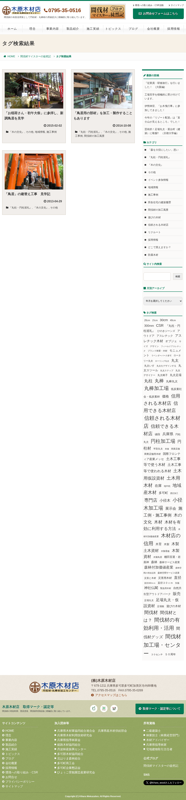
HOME (11, 56)
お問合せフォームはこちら (160, 13)
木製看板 (165, 551)
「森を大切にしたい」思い (163, 149)
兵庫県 (167, 434)
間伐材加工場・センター (162, 644)
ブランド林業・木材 (157, 351)
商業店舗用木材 (152, 454)
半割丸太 (158, 448)
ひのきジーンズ (166, 330)
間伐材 (151, 612)
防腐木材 (153, 254)
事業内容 (52, 28)
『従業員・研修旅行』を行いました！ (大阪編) (162, 85)
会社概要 (153, 28)
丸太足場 (175, 375)
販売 (177, 594)
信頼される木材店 (158, 224)
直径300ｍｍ (149, 583)
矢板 (177, 583)
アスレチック (165, 335)
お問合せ (11, 777)
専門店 (150, 500)
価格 (165, 396)
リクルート (154, 232)
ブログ (133, 28)
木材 (158, 522)
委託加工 (174, 493)
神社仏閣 (151, 588)
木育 (158, 544)
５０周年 (170, 654)
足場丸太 (149, 600)
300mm (149, 325)
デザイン (154, 346)
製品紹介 (72, 28)
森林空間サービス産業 (168, 573)
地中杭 (167, 486)
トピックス (113, 28)
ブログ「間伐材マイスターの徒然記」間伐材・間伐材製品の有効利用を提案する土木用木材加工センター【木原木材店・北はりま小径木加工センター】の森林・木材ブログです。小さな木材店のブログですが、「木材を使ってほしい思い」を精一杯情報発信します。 (107, 11)
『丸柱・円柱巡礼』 (89, 131)
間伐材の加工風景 (94, 135)
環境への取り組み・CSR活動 (149, 5)
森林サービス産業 (169, 562)
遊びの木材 (154, 217)
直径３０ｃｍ (165, 582)
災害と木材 (150, 578)
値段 (157, 434)
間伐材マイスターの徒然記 (35, 56)
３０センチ (157, 654)
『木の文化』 (16, 131)
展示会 (170, 508)
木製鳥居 (157, 557)
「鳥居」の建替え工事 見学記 (27, 194)
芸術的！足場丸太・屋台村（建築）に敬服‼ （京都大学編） (162, 131)
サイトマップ (177, 5)
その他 (29, 131)
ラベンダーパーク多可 (161, 355)
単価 (167, 449)
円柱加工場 (163, 441)
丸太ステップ (166, 370)
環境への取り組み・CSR (21, 772)
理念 (32, 28)
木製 (166, 544)
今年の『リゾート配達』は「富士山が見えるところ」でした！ (162, 119)
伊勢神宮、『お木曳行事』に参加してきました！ (162, 108)
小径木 (164, 500)
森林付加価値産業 (158, 567)
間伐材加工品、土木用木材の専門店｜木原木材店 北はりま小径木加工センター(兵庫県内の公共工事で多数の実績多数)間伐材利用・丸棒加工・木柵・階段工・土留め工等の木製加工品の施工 (21, 10)
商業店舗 (175, 449)
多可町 (163, 492)
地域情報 (40, 131)
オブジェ (171, 341)
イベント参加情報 (158, 179)
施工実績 (93, 28)
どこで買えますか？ (159, 247)
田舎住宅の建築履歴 (159, 202)
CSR (159, 325)
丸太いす (149, 365)
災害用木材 (165, 577)
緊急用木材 (165, 588)
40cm (173, 320)
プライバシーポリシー (20, 781)
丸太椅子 (162, 375)
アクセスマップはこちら (111, 695)
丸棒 (159, 380)
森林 (154, 562)
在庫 (158, 486)
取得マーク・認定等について (162, 708)
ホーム (12, 28)
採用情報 (173, 28)
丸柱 (148, 381)
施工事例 (51, 131)
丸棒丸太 (172, 381)
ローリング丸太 (162, 361)
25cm (155, 320)
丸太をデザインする (166, 366)
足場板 (160, 606)
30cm (164, 320)
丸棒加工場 (156, 388)
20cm (147, 320)
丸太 (175, 360)
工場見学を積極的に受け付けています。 (162, 96)
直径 (177, 578)
